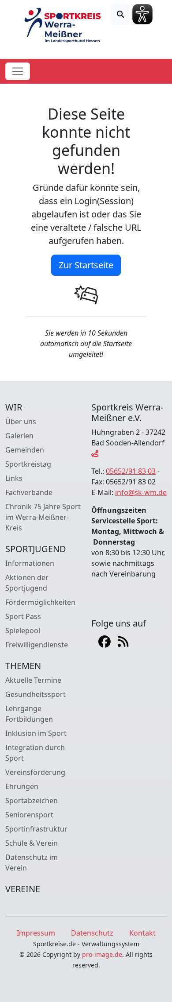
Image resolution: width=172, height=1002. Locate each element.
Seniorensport (29, 815)
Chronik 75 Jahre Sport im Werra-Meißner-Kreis (43, 517)
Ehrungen (21, 786)
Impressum (36, 933)
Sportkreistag (28, 464)
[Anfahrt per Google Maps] (94, 453)
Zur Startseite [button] (86, 265)
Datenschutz (92, 933)
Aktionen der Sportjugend (27, 583)
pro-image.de (102, 954)
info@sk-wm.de (141, 492)
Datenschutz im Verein (31, 862)
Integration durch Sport (35, 753)
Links (13, 478)
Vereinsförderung (35, 772)
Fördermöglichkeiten (40, 602)
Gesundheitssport (35, 694)
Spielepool (22, 630)
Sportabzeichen (31, 800)
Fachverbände (28, 492)
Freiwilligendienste (36, 645)
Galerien (19, 436)
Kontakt (142, 933)
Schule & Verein (31, 843)
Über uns (20, 421)
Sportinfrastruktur (36, 829)
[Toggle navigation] (17, 71)
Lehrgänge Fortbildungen (29, 714)
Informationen (29, 563)
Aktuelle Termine (33, 680)
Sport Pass (23, 616)
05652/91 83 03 (131, 471)
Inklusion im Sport (36, 733)
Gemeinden (24, 450)
